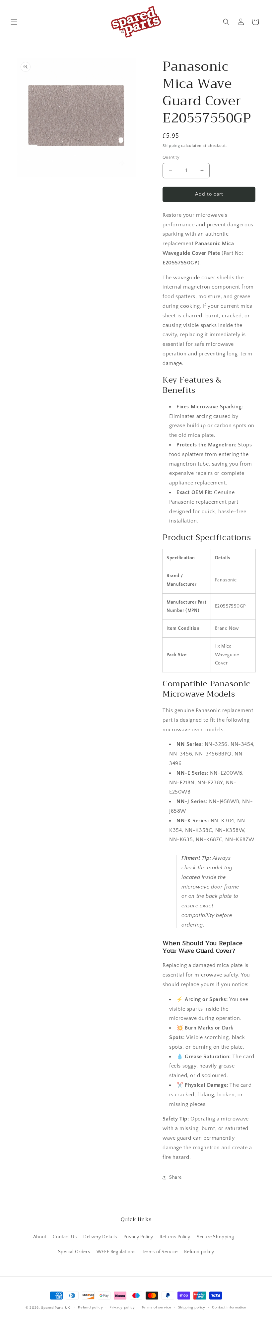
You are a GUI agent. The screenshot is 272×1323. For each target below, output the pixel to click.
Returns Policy (175, 1237)
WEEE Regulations (116, 1252)
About (39, 1237)
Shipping (171, 146)
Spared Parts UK (55, 1308)
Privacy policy (122, 1307)
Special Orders (74, 1252)
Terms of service (156, 1307)
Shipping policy (192, 1307)
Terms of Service (160, 1252)
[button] (14, 22)
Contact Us (65, 1237)
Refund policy (199, 1252)
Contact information (229, 1307)
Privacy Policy (138, 1237)
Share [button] (175, 1177)
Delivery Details (100, 1237)
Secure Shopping (215, 1237)
